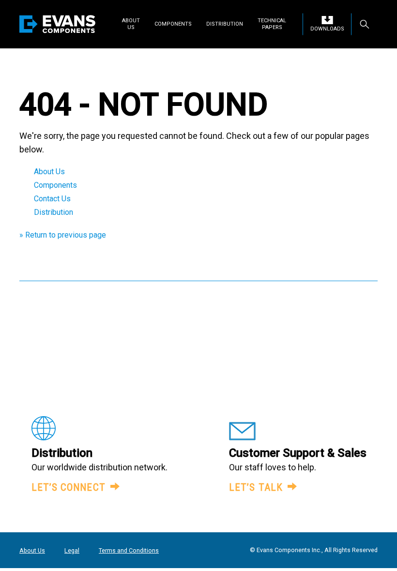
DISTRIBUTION (224, 24)
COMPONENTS (173, 24)
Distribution (53, 212)
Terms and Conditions (129, 550)
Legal (71, 550)
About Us (49, 171)
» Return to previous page (62, 235)
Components (55, 185)
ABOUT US (131, 23)
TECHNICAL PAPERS (272, 23)
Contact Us (52, 198)
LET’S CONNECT (68, 487)
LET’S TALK (256, 487)
